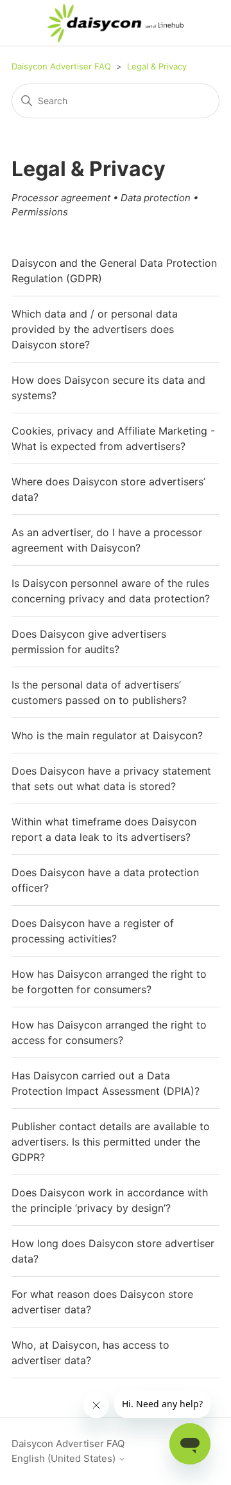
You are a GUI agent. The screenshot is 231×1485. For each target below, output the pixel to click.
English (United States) (65, 1458)
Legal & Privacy (157, 66)
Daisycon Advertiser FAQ (61, 66)
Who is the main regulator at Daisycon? (107, 735)
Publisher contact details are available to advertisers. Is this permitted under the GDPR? (111, 1142)
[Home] (115, 23)
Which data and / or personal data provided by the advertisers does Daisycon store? (95, 329)
